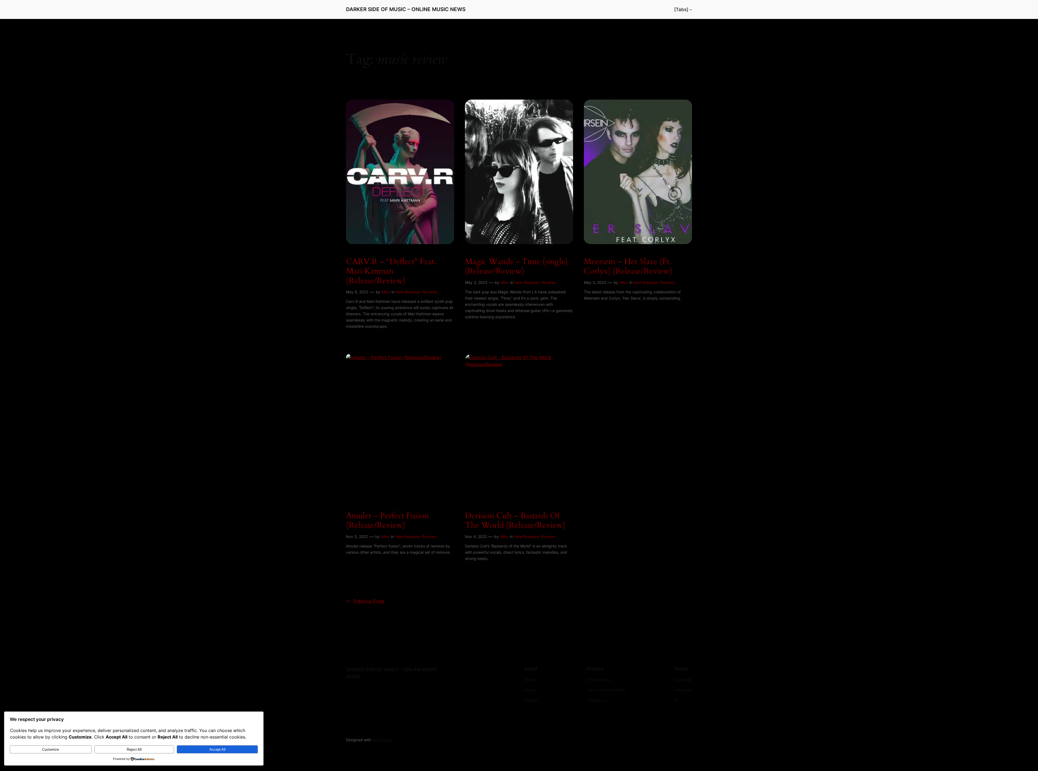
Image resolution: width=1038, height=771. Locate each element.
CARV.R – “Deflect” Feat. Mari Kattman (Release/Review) (391, 271)
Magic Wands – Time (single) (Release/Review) (516, 266)
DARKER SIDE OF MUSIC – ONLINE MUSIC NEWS (405, 9)
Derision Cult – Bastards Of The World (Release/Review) (515, 520)
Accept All (217, 749)
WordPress (381, 739)
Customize (50, 749)
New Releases (407, 292)
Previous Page (365, 601)
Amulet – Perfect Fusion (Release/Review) (387, 520)
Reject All (134, 749)
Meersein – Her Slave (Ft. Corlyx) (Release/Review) (628, 266)
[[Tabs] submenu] (690, 9)
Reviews (429, 292)
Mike (386, 292)
